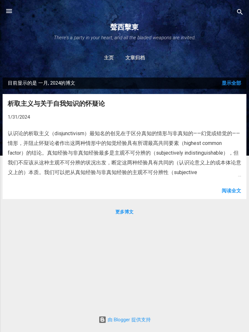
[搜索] (240, 13)
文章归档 (135, 58)
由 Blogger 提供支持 (128, 320)
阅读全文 (231, 191)
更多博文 (124, 211)
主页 (109, 58)
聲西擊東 (124, 27)
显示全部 (231, 83)
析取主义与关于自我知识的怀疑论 (56, 103)
